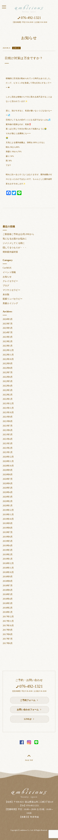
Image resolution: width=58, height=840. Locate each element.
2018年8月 (8, 581)
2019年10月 (8, 519)
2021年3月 (8, 443)
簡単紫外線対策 (10, 252)
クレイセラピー (10, 281)
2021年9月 (8, 417)
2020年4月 (8, 492)
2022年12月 (8, 350)
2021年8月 (8, 421)
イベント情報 (9, 272)
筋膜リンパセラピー (12, 299)
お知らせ (7, 277)
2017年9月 (8, 630)
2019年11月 (8, 514)
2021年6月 (8, 430)
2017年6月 (8, 643)
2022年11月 (8, 355)
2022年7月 (8, 372)
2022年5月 (8, 381)
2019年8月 (8, 528)
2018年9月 (8, 576)
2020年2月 (8, 501)
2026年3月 (8, 319)
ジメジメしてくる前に (14, 243)
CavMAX (7, 268)
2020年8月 (8, 474)
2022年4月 (8, 386)
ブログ (6, 285)
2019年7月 (8, 532)
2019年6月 (8, 537)
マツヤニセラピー (11, 290)
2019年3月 (8, 550)
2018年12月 (8, 563)
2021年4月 (8, 439)
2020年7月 (8, 479)
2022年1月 (8, 399)
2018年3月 (8, 603)
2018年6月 (8, 590)
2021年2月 (8, 448)
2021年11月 (8, 408)
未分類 (6, 294)
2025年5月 (8, 328)
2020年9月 (8, 470)
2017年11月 (8, 621)
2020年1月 (8, 505)
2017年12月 (8, 616)
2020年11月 (8, 461)
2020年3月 (8, 497)
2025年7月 (8, 323)
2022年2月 (8, 395)
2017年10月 (8, 625)
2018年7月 (8, 585)
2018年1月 (8, 612)
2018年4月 (8, 599)
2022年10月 (8, 359)
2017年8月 (8, 634)
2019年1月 (8, 559)
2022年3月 (8, 390)
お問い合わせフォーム (28, 709)
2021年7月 (8, 426)
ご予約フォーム (28, 700)
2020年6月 (8, 483)
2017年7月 (8, 639)
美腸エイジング (10, 303)
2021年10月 (8, 412)
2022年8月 (8, 368)
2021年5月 (8, 434)
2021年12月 (8, 403)
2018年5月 (8, 594)
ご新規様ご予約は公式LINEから (18, 234)
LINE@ (28, 719)
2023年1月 (8, 346)
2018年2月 (8, 608)
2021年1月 (8, 452)
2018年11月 (8, 568)
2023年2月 (8, 341)
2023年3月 (8, 337)
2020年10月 (8, 466)
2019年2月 (8, 554)
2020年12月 (8, 457)
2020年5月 (8, 488)
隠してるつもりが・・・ (15, 247)
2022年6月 (8, 377)
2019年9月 (8, 523)
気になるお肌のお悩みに (15, 238)
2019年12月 (8, 510)
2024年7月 (8, 332)
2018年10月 (8, 572)
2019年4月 (8, 545)
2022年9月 (8, 363)
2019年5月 (8, 541)
